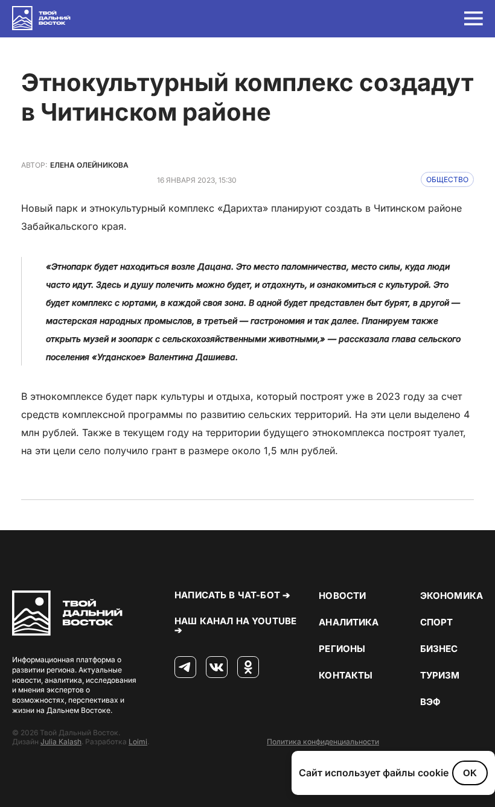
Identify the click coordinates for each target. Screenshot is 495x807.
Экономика (451, 595)
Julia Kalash (60, 741)
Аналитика (348, 622)
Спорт (436, 622)
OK (470, 773)
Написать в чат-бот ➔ (232, 595)
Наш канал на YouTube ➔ (235, 625)
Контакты (345, 675)
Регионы (342, 648)
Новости (342, 595)
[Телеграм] (185, 667)
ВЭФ (430, 701)
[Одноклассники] (248, 667)
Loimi (138, 741)
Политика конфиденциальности (323, 741)
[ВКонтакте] (217, 667)
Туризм (440, 675)
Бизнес (439, 648)
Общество (447, 179)
